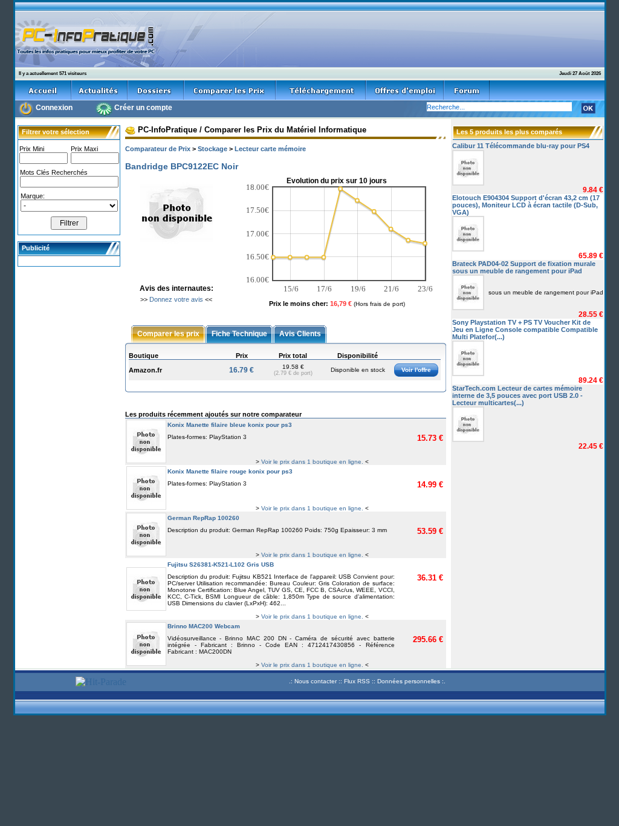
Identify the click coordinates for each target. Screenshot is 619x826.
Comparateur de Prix (157, 148)
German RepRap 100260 (203, 518)
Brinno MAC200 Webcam (203, 626)
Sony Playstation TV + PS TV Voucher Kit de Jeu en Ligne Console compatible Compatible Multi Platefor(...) (525, 329)
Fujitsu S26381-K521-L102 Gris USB (220, 564)
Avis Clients (300, 333)
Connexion (54, 107)
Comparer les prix (168, 333)
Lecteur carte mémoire (270, 148)
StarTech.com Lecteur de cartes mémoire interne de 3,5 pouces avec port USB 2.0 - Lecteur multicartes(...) (517, 395)
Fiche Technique (239, 333)
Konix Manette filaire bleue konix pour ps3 (229, 424)
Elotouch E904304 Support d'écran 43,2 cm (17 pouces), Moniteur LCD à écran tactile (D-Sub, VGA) (526, 205)
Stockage (212, 148)
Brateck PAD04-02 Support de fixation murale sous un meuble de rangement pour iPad (523, 267)
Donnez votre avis (176, 299)
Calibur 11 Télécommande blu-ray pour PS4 (520, 145)
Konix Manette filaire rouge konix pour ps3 (230, 471)
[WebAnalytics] (43, 683)
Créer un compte (143, 107)
